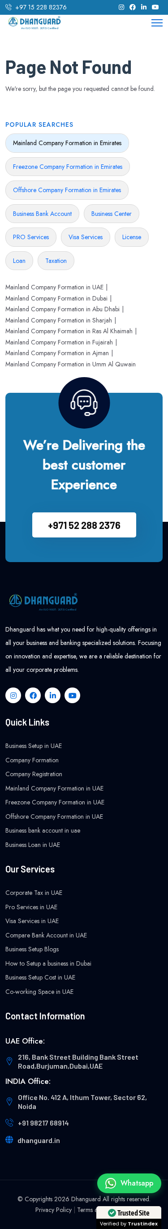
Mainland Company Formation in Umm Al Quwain (70, 364)
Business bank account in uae (42, 830)
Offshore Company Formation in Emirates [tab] (67, 189)
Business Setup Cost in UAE (40, 977)
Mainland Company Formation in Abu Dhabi (62, 309)
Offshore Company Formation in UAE (54, 816)
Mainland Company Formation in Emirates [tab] (67, 142)
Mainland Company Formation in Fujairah (59, 342)
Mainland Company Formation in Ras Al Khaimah (69, 331)
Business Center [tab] (111, 213)
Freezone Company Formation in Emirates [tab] (67, 166)
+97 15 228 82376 (41, 7)
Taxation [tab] (56, 260)
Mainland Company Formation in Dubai (56, 298)
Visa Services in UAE (32, 920)
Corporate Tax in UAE (33, 892)
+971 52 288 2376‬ (84, 525)
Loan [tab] (19, 260)
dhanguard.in (38, 1140)
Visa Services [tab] (86, 236)
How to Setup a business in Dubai (48, 963)
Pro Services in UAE (31, 906)
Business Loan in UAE (32, 844)
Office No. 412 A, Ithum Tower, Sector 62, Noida (82, 1101)
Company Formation (32, 760)
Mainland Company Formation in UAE (54, 287)
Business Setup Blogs (32, 949)
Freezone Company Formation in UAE (54, 802)
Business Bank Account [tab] (42, 213)
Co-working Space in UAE (39, 991)
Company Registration (33, 773)
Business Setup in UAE (33, 745)
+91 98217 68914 (43, 1122)
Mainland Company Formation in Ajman (57, 352)
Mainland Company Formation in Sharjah (58, 320)
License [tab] (131, 236)
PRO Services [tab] (31, 236)
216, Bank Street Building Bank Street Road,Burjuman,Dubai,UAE (78, 1061)
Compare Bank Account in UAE (46, 935)
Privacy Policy (53, 1209)
